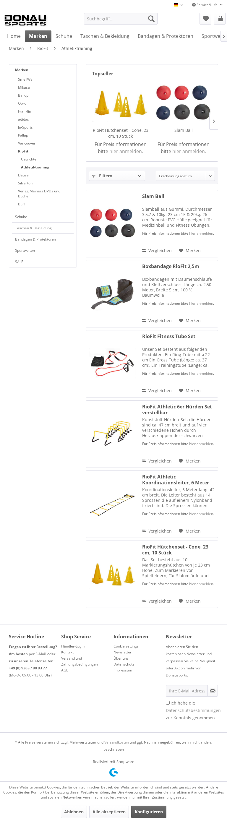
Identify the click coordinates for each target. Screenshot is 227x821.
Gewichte (28, 159)
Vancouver (26, 143)
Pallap (23, 135)
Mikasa (24, 87)
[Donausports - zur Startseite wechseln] (25, 20)
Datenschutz (124, 664)
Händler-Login (73, 646)
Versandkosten (116, 742)
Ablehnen (74, 811)
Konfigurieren (149, 811)
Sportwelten (25, 250)
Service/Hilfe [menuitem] (207, 4)
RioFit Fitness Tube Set (168, 336)
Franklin (24, 111)
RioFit (23, 151)
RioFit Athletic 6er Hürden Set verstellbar (177, 410)
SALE (19, 261)
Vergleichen (159, 250)
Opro (22, 103)
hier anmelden (125, 151)
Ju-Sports (25, 127)
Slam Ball (183, 130)
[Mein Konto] (220, 19)
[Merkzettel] (205, 19)
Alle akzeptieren (109, 811)
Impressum (123, 670)
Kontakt (67, 652)
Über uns (121, 658)
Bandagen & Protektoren (35, 239)
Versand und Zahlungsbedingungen (79, 661)
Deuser (24, 175)
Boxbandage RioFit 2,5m (170, 266)
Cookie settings (126, 646)
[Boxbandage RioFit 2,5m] (112, 293)
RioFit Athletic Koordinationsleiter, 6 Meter (175, 480)
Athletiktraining (35, 167)
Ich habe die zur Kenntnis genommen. (193, 710)
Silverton (25, 183)
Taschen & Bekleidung (33, 228)
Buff (21, 204)
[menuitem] (121, 19)
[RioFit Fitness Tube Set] (112, 363)
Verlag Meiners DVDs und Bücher (39, 194)
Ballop (23, 95)
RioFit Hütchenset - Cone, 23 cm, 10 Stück (120, 133)
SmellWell (26, 79)
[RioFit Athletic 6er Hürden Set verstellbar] (112, 434)
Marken (21, 69)
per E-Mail (37, 653)
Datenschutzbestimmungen (193, 710)
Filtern (105, 176)
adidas (23, 119)
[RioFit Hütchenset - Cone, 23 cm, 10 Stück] (120, 103)
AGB (65, 670)
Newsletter (123, 652)
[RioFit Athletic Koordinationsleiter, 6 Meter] (112, 504)
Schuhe (21, 216)
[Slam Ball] (183, 103)
